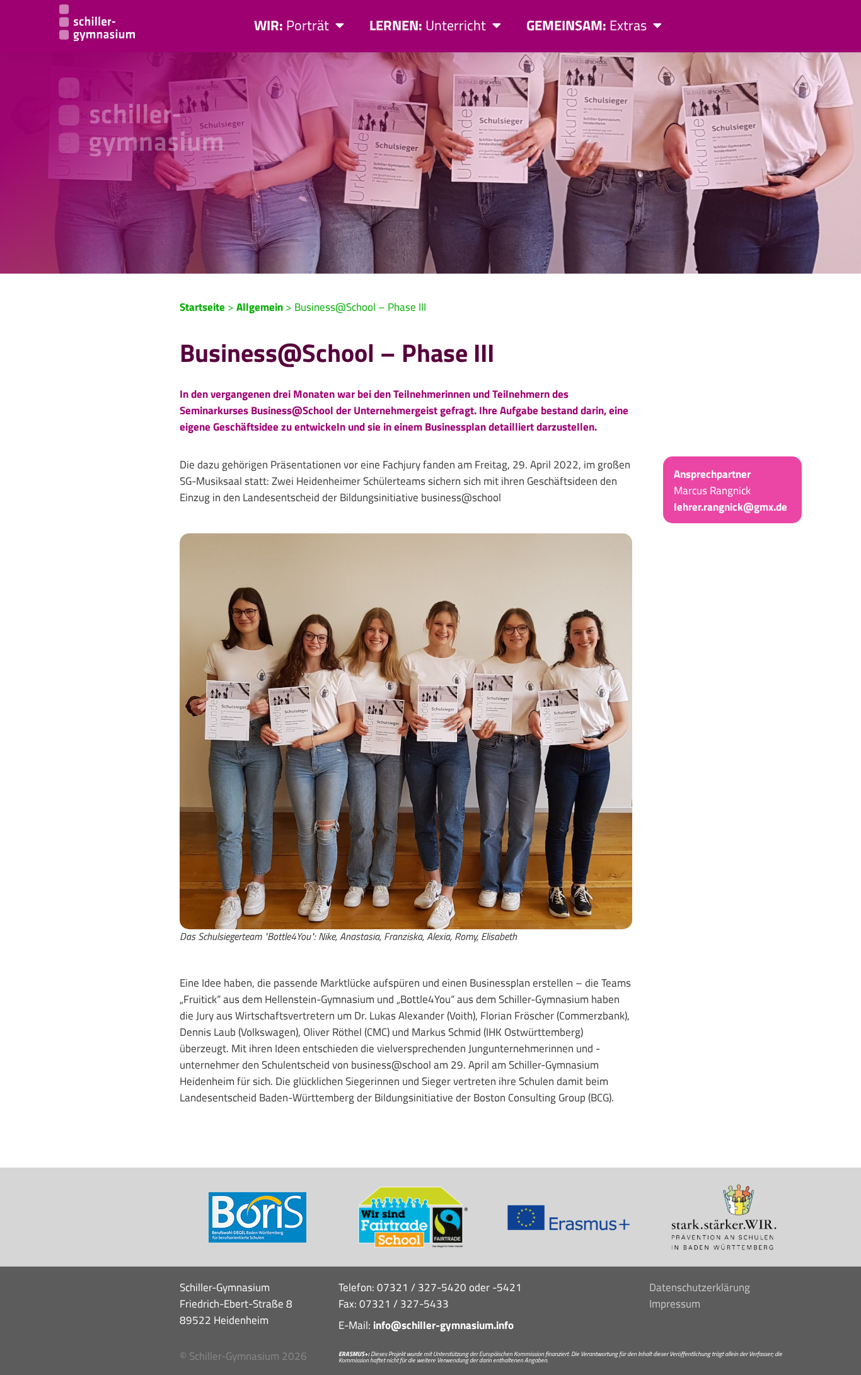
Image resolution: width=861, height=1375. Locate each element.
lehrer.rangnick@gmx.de (730, 507)
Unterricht (427, 25)
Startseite (202, 307)
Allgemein (259, 307)
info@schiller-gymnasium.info (443, 1325)
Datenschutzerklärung (699, 1287)
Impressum (674, 1304)
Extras (586, 25)
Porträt (291, 25)
